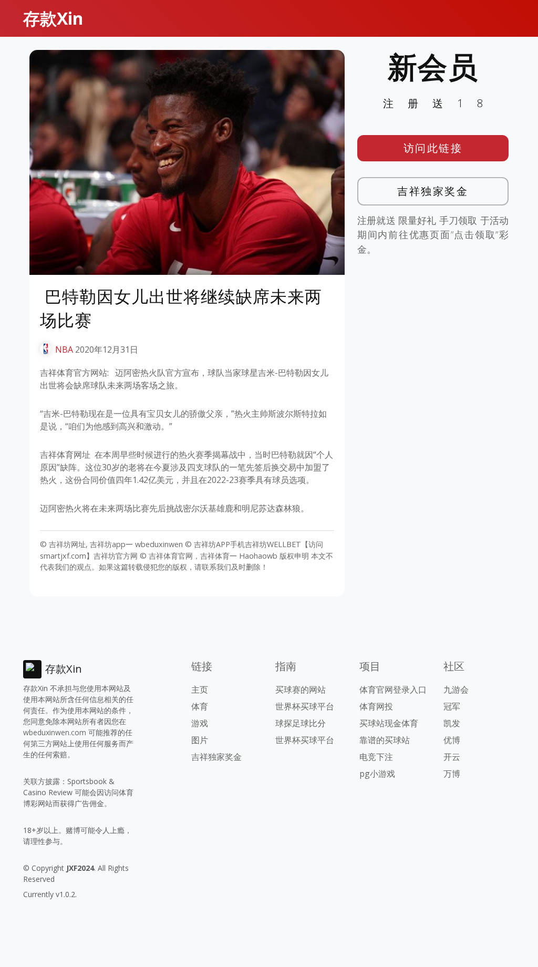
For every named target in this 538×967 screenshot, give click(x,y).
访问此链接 (433, 148)
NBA (64, 349)
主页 (199, 689)
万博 (451, 773)
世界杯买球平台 (304, 706)
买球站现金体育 (388, 723)
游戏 (199, 723)
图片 (199, 740)
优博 (451, 740)
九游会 (456, 689)
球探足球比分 (300, 723)
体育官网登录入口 (393, 689)
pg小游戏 (377, 773)
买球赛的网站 (300, 689)
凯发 (451, 723)
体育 (199, 706)
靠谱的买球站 (384, 740)
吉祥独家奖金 (432, 191)
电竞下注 (376, 757)
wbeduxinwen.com (54, 732)
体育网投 (376, 706)
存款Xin (53, 18)
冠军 (451, 706)
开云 (451, 757)
